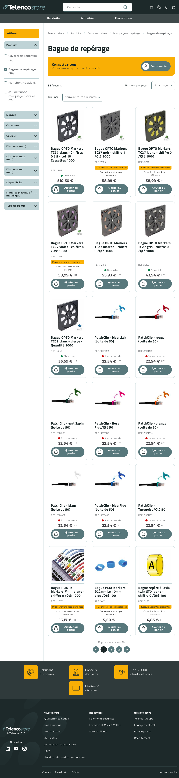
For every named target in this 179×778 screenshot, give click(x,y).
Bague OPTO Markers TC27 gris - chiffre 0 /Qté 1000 (154, 247)
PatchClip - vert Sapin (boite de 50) (67, 425)
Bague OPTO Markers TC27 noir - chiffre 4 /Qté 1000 (111, 152)
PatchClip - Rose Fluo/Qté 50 (107, 425)
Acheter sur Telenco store (60, 744)
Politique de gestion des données (64, 757)
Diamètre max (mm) (15, 158)
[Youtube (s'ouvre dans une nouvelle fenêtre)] (16, 749)
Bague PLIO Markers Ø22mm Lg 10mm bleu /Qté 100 (110, 592)
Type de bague (16, 205)
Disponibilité (14, 182)
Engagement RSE (145, 725)
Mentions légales (168, 772)
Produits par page (136, 85)
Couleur (11, 135)
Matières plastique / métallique (19, 194)
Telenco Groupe (143, 718)
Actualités (50, 738)
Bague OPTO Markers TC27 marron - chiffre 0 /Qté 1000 (111, 247)
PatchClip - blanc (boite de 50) (64, 507)
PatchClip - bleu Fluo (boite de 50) (110, 507)
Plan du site (61, 772)
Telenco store (56, 33)
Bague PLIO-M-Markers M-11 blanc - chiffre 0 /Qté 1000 (67, 592)
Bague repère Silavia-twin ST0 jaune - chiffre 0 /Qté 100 (154, 592)
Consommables (97, 33)
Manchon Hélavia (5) (22, 82)
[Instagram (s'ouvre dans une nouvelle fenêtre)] (24, 749)
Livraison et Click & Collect (105, 725)
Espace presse (142, 731)
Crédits (75, 772)
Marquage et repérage (126, 33)
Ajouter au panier (71, 189)
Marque (11, 114)
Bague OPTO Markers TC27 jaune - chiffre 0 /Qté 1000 (155, 152)
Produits (53, 18)
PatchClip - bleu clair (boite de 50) (110, 339)
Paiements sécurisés (101, 718)
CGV (47, 751)
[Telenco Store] (24, 7)
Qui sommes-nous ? (56, 718)
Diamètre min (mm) (15, 171)
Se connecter (159, 66)
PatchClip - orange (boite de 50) (152, 425)
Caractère (12, 125)
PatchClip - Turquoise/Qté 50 (151, 507)
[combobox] (97, 7)
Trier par (53, 96)
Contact (46, 772)
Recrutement (142, 738)
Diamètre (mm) (16, 146)
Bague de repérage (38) (22, 71)
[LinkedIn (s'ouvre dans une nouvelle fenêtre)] (8, 749)
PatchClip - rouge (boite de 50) (151, 339)
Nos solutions (52, 725)
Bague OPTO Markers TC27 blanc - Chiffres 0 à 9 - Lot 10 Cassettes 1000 (67, 154)
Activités (87, 18)
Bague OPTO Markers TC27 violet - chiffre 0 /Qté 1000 (67, 247)
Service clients (98, 731)
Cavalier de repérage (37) (22, 58)
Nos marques (52, 731)
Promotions (123, 18)
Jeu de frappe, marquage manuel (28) (21, 96)
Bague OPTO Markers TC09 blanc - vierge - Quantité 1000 (67, 341)
